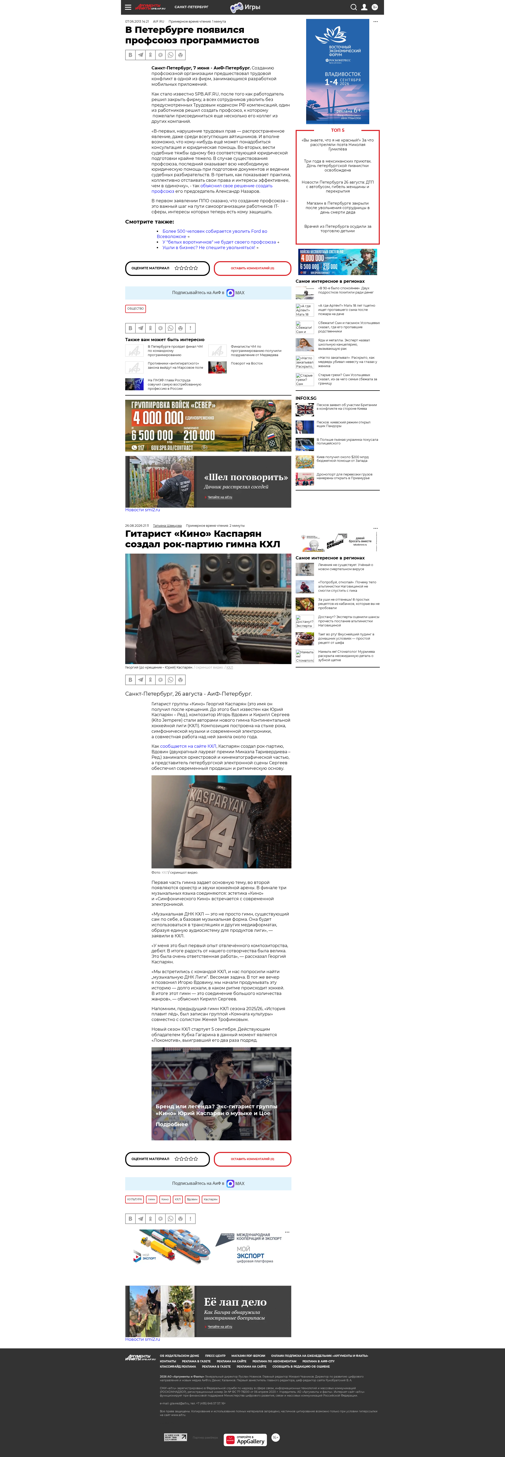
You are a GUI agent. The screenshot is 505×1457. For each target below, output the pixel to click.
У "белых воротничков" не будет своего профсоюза (219, 242)
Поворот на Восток (247, 363)
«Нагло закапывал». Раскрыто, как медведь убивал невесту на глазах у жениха (347, 362)
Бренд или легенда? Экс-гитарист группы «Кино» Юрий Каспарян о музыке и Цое (216, 1109)
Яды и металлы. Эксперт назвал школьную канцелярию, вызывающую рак (344, 344)
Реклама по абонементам (274, 1361)
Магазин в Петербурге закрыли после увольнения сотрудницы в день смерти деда (338, 208)
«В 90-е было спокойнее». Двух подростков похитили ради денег (346, 290)
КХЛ (229, 667)
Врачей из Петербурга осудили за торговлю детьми (337, 228)
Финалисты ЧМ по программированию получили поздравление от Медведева (256, 351)
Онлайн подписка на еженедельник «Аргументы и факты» (319, 1356)
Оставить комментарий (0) (252, 268)
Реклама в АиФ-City (318, 1361)
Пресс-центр (215, 1356)
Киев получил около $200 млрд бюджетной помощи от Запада (343, 459)
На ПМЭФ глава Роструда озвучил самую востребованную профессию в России (174, 384)
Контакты (168, 1361)
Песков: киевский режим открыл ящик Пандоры (344, 424)
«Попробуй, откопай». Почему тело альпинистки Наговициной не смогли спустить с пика (347, 586)
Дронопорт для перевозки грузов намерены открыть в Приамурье (344, 476)
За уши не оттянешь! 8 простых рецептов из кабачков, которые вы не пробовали (349, 604)
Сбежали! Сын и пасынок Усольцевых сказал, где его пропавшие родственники (349, 327)
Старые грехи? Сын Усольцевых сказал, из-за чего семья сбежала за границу (347, 379)
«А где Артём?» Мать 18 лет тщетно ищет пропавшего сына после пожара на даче (346, 309)
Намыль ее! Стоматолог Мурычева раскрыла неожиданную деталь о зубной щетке (346, 656)
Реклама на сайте (231, 1361)
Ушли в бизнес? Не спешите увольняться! (209, 247)
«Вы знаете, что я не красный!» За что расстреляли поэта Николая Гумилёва (338, 144)
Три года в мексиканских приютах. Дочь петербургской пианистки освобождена (337, 166)
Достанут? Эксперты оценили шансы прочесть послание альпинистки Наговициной (348, 621)
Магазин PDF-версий (248, 1356)
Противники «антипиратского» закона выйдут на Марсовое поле (175, 365)
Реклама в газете (196, 1361)
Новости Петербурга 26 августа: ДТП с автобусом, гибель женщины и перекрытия (338, 187)
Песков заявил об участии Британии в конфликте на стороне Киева (347, 407)
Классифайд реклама (178, 1366)
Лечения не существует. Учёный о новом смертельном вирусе (345, 567)
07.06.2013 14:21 (137, 21)
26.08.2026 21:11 (137, 526)
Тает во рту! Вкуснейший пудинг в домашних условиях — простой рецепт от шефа (346, 638)
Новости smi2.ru (142, 509)
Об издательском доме (179, 1356)
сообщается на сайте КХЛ (188, 746)
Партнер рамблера (205, 1437)
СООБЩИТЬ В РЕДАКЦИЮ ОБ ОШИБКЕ (301, 1366)
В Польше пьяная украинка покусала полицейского (347, 441)
